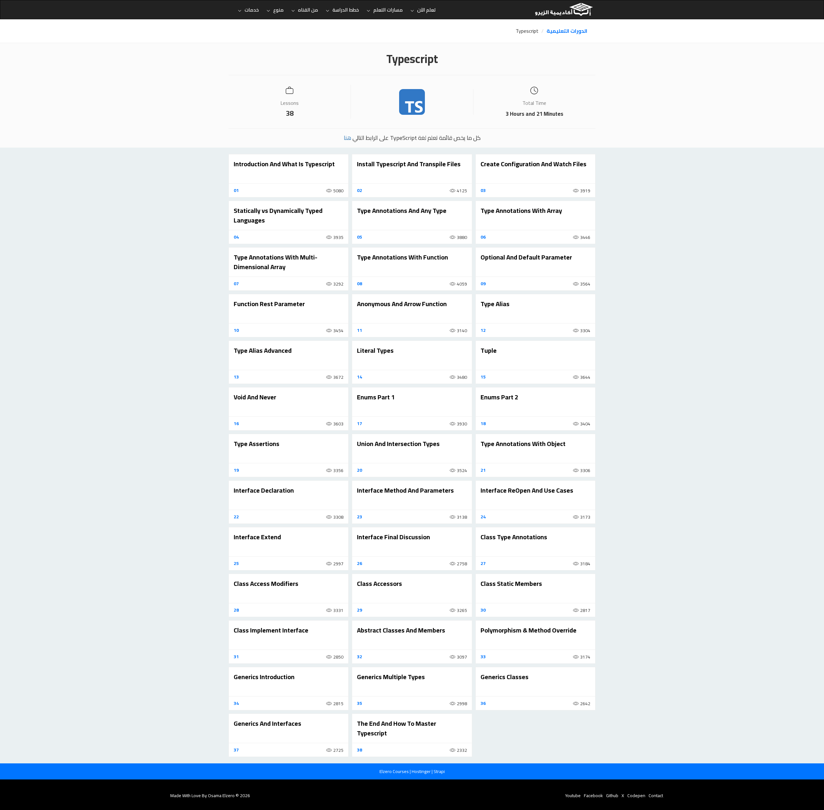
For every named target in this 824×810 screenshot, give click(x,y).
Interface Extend (257, 537)
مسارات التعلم (388, 9)
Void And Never (255, 397)
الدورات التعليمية (567, 31)
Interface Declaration (264, 490)
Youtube (573, 795)
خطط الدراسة (345, 9)
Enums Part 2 (499, 397)
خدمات (252, 9)
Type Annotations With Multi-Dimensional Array (275, 262)
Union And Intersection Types (398, 444)
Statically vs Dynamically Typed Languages (278, 215)
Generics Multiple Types (391, 677)
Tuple (489, 350)
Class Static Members (511, 583)
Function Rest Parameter (269, 304)
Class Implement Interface (271, 630)
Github (612, 795)
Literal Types (375, 350)
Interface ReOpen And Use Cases (527, 490)
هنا (347, 137)
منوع (278, 9)
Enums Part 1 (376, 397)
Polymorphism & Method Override (528, 630)
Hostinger (422, 771)
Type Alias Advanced (263, 350)
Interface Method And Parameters (405, 490)
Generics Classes (505, 677)
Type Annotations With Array (521, 210)
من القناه (308, 9)
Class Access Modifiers (266, 583)
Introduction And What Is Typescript (284, 164)
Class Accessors (379, 583)
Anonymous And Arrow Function (402, 304)
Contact (656, 795)
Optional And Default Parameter (526, 257)
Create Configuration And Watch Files (533, 164)
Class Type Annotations (514, 537)
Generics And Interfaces (267, 723)
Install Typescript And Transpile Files (409, 164)
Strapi (439, 771)
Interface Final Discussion (393, 537)
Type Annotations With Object (523, 444)
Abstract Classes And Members (401, 630)
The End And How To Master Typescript (396, 728)
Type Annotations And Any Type (401, 210)
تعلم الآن (426, 9)
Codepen (636, 795)
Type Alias (495, 304)
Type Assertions (256, 444)
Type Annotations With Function (402, 257)
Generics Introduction (264, 677)
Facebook (593, 795)
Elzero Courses (394, 771)
